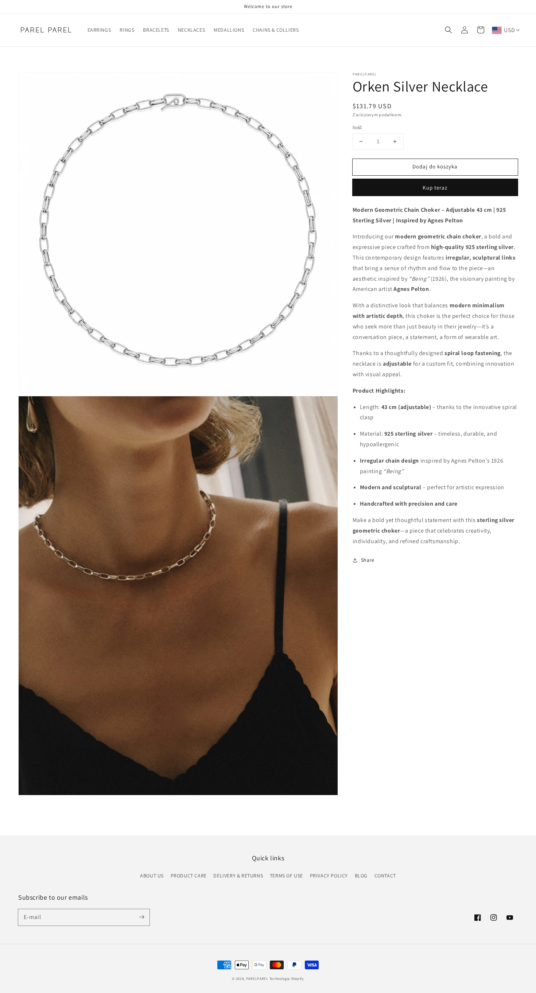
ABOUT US (152, 875)
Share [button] (367, 560)
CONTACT (385, 875)
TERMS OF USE (286, 875)
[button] (448, 30)
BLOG (361, 875)
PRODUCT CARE (189, 875)
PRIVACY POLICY (329, 875)
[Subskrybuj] (141, 917)
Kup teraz (435, 187)
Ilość (357, 127)
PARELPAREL (257, 978)
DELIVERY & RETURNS (238, 875)
